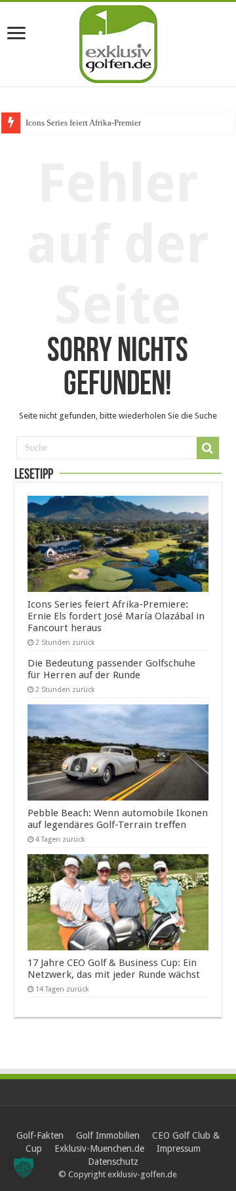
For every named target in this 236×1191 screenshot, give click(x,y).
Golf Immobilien (108, 1135)
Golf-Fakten (40, 1135)
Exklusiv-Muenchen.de (99, 1148)
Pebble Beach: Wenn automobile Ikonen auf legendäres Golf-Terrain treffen (118, 819)
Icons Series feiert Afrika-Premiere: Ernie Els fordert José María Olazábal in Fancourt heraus (116, 616)
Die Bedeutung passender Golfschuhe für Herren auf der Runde (111, 669)
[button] (23, 1167)
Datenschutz (113, 1161)
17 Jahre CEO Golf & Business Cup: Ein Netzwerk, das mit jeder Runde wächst (114, 968)
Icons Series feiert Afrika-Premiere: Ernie (97, 123)
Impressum (179, 1148)
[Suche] (208, 448)
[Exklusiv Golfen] (118, 42)
